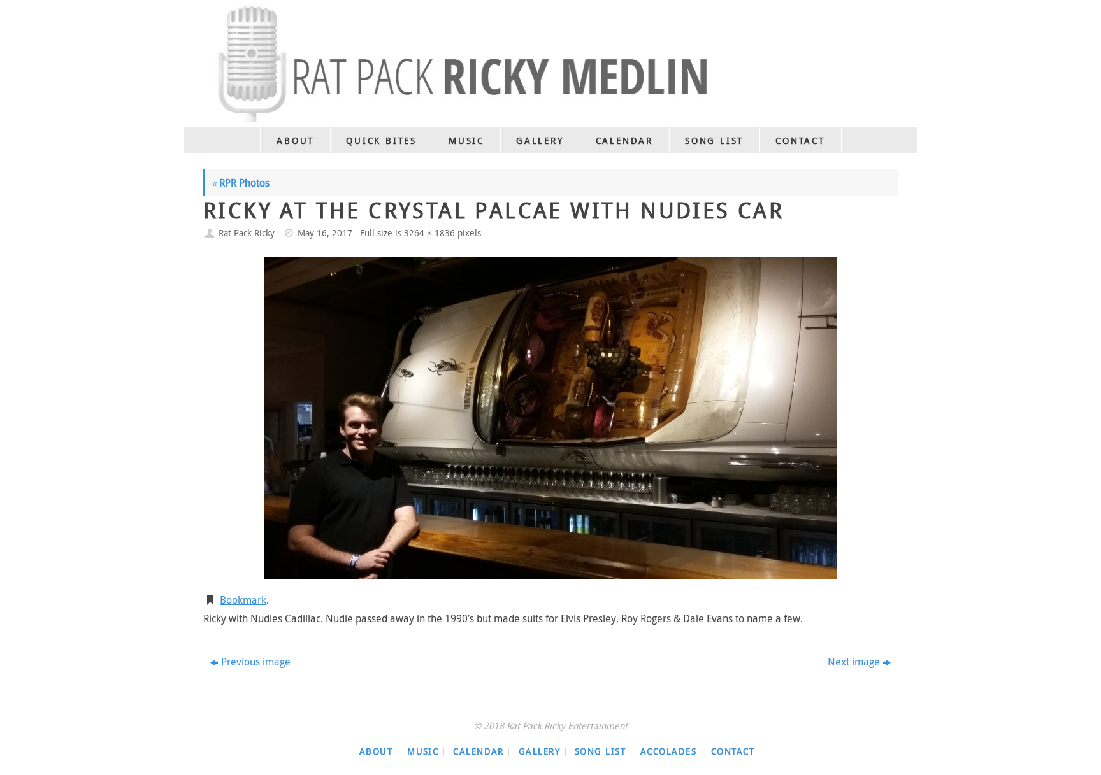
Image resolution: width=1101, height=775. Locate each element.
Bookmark (243, 600)
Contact (732, 751)
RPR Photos (241, 183)
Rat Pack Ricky (247, 233)
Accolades (668, 751)
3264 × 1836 (429, 233)
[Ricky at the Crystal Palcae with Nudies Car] (550, 418)
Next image (854, 662)
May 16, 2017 (325, 233)
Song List (600, 751)
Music (422, 751)
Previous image (256, 662)
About (375, 751)
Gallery (539, 751)
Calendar (478, 751)
